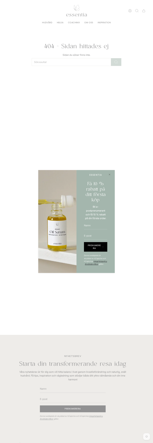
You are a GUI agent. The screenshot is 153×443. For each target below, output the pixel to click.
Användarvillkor (91, 264)
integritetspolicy (100, 261)
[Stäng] (109, 174)
